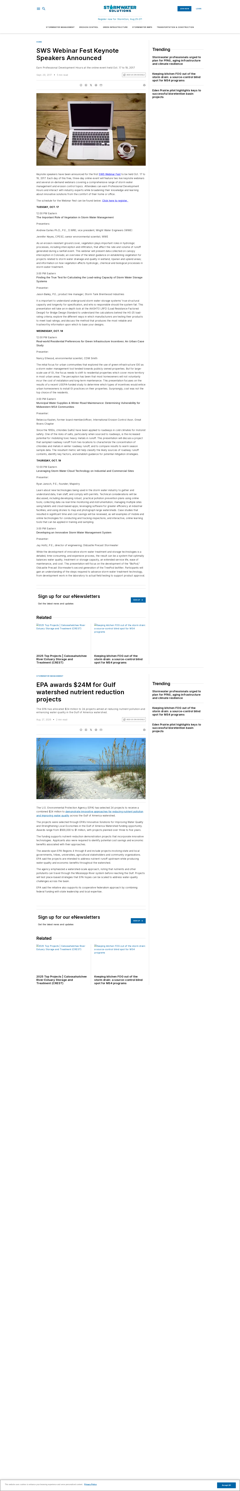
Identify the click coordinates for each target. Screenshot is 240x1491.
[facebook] (81, 85)
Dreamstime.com (134, 740)
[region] (120, 1485)
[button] (38, 9)
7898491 (110, 740)
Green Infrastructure (115, 27)
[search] (44, 9)
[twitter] (91, 85)
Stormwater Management (60, 27)
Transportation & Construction (175, 27)
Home (39, 42)
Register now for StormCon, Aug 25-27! (120, 19)
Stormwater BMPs (142, 27)
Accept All (226, 1485)
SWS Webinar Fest (110, 174)
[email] (101, 85)
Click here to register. (115, 200)
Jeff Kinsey (121, 740)
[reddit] (96, 85)
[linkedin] (86, 85)
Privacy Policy (90, 1484)
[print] (144, 85)
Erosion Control (88, 27)
